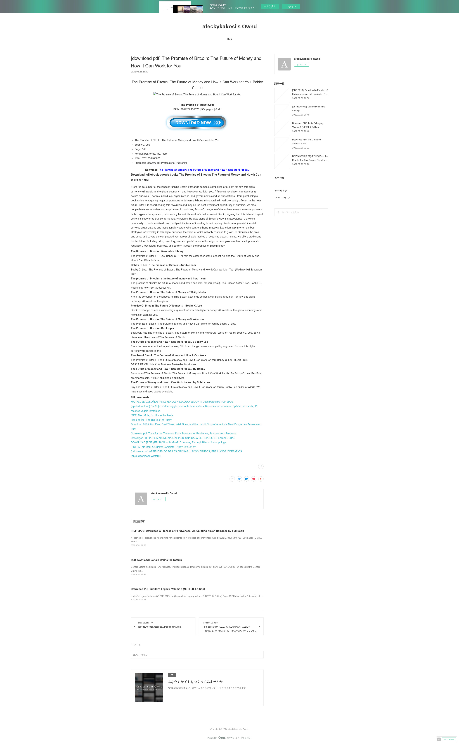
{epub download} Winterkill (146, 456)
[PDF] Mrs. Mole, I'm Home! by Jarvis (152, 415)
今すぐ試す (269, 6)
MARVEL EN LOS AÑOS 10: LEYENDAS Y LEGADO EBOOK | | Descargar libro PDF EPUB (182, 401)
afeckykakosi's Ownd (229, 26)
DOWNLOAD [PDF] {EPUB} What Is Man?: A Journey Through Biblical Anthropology (178, 442)
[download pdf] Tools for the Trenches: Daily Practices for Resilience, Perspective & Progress (183, 433)
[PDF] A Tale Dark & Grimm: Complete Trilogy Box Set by (163, 447)
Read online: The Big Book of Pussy (151, 420)
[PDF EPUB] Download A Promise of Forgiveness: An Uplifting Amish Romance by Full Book (187, 531)
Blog (229, 38)
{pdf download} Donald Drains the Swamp (156, 560)
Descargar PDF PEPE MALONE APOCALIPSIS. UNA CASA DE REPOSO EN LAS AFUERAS (183, 438)
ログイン (291, 6)
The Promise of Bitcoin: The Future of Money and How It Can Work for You (203, 169)
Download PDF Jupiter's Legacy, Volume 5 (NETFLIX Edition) (168, 589)
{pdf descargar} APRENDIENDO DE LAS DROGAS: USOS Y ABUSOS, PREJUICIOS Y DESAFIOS (186, 451)
